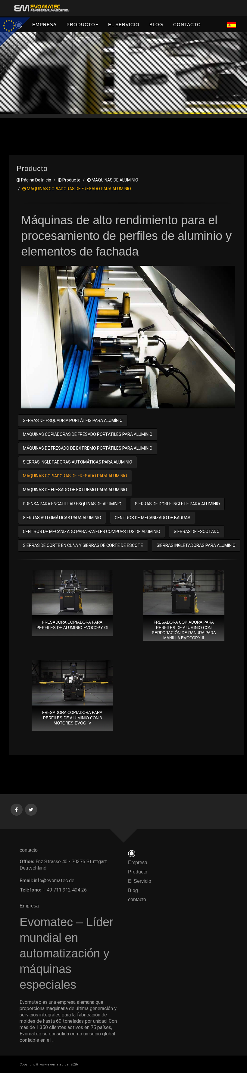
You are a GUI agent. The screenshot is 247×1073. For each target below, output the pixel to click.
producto (70, 180)
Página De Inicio (35, 180)
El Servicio (139, 881)
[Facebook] (17, 809)
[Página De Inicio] (131, 853)
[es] (41, 8)
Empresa (137, 862)
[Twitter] (31, 809)
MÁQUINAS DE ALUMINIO (114, 180)
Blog (133, 890)
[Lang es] (231, 25)
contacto (139, 899)
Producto (137, 871)
